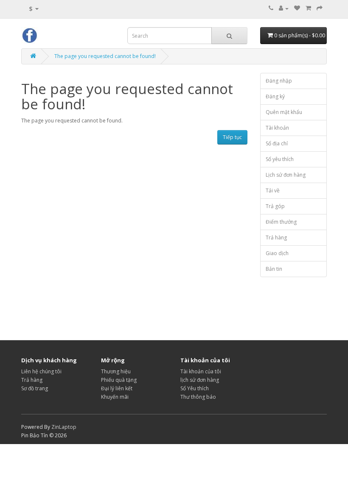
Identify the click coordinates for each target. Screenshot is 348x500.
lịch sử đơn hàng (199, 379)
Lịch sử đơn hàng (286, 174)
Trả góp (275, 206)
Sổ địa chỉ (277, 143)
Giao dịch (277, 253)
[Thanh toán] (320, 8)
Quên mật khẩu (284, 112)
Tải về (273, 190)
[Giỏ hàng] (308, 8)
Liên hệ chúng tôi (41, 371)
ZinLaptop (63, 427)
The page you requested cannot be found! (105, 56)
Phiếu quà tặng (119, 379)
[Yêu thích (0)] (297, 8)
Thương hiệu (116, 371)
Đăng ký (275, 96)
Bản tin (274, 268)
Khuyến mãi (115, 396)
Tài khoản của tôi (200, 371)
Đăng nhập (279, 80)
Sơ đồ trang (34, 388)
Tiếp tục (232, 137)
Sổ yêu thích (280, 159)
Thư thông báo (198, 396)
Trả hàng (276, 237)
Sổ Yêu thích (194, 388)
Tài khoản (277, 127)
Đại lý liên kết (116, 388)
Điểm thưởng (281, 221)
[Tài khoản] (284, 8)
